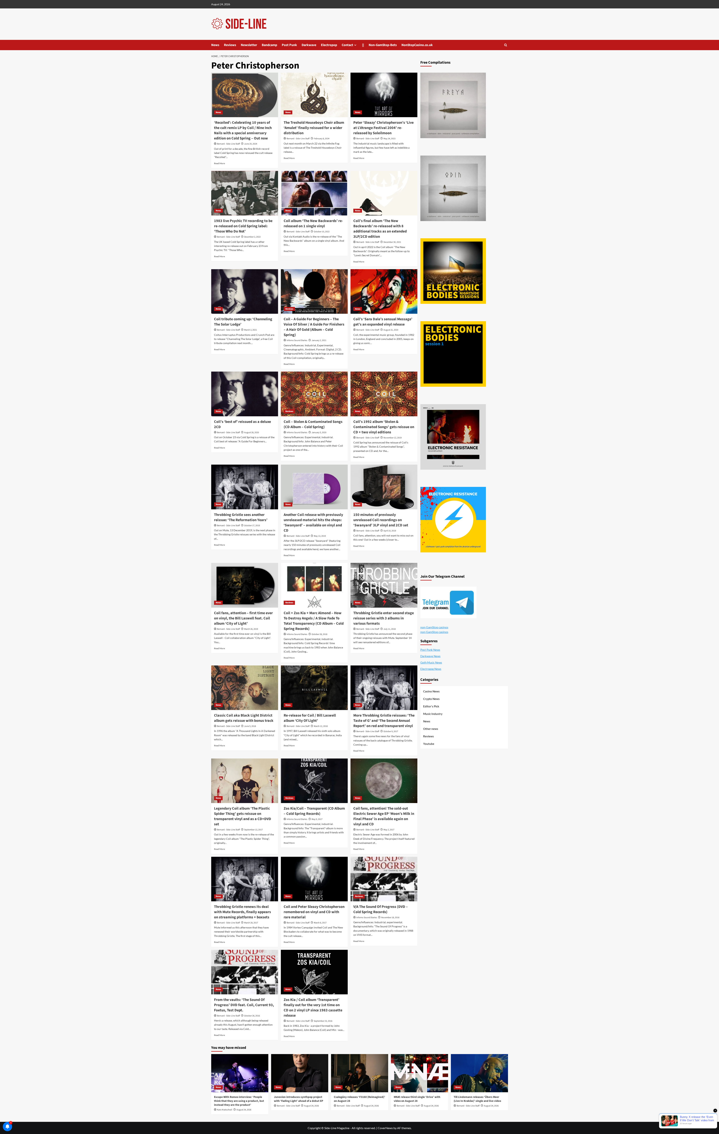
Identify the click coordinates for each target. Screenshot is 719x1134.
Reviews (230, 45)
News (215, 45)
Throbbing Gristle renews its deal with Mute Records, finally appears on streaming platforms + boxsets (242, 912)
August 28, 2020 (251, 432)
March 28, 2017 (251, 922)
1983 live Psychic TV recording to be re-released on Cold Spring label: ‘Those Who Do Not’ (243, 226)
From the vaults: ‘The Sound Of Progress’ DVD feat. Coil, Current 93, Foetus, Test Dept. (244, 1005)
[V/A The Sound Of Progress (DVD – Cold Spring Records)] (384, 879)
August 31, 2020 (390, 330)
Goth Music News (431, 662)
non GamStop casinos (434, 627)
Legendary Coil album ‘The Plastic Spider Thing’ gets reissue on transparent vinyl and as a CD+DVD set (242, 816)
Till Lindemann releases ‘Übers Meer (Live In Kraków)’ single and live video (477, 1099)
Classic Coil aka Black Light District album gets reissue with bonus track (243, 718)
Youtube (428, 743)
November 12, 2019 (392, 437)
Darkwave (309, 45)
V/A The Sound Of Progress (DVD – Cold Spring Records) (380, 909)
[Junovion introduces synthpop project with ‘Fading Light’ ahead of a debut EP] (299, 1073)
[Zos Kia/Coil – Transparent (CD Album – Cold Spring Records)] (314, 780)
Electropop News (430, 669)
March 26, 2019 (251, 629)
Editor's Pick (431, 706)
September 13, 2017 (253, 829)
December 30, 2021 (392, 242)
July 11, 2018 (389, 629)
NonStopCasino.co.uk (417, 45)
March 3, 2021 (250, 330)
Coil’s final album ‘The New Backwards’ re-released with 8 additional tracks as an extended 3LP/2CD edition (380, 228)
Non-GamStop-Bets (383, 45)
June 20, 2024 (250, 143)
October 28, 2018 (319, 634)
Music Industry (432, 713)
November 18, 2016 (390, 917)
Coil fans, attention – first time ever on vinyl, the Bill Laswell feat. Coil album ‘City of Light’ (243, 618)
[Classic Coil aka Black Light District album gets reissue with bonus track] (244, 687)
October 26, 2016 (252, 1015)
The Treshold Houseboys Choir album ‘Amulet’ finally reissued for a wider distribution (314, 128)
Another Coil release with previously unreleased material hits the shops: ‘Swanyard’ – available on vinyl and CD (313, 522)
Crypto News (431, 698)
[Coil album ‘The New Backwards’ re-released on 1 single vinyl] (314, 193)
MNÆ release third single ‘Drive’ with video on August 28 (417, 1099)
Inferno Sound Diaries (297, 340)
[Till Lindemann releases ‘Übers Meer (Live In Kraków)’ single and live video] (479, 1073)
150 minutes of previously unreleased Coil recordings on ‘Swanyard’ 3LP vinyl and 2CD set (380, 520)
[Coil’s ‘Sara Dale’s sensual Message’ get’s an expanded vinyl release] (384, 291)
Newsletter (249, 45)
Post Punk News (430, 649)
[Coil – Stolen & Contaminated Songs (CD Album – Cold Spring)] (314, 394)
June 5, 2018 (250, 726)
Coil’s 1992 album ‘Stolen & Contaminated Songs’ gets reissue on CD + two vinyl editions (383, 427)
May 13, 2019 (320, 536)
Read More (219, 163)
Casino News (431, 691)
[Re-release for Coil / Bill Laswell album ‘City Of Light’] (314, 687)
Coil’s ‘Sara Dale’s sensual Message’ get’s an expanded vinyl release (382, 322)
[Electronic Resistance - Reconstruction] (453, 437)
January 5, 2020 (319, 432)
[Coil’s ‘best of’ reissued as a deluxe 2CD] (244, 394)
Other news (430, 728)
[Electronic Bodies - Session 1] (453, 354)
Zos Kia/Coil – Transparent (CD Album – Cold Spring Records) (314, 811)
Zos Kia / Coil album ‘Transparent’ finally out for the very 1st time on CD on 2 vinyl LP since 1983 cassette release (313, 1007)
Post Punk (289, 45)
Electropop (329, 45)
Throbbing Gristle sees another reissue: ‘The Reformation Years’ (240, 517)
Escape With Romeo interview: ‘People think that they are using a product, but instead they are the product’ (239, 1101)
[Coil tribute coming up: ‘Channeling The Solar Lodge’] (244, 291)
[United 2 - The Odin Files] (453, 188)
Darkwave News (430, 656)
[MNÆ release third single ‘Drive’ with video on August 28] (419, 1073)
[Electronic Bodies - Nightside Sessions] (453, 271)
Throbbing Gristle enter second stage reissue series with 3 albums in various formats (383, 618)
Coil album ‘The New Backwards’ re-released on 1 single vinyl (313, 223)
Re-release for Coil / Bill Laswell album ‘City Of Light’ (310, 718)
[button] (505, 45)
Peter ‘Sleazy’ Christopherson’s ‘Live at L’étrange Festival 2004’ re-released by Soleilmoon (383, 128)
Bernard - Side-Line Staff (228, 143)
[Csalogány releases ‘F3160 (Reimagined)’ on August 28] (359, 1073)
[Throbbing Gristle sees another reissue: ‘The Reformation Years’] (244, 487)
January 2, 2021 (319, 340)
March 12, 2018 (321, 726)
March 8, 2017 (320, 922)
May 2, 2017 (388, 829)
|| (363, 45)
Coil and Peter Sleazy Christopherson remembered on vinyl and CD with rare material (314, 912)
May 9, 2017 (317, 819)
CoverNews (385, 1128)
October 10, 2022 (322, 231)
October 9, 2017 (390, 731)
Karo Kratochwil (224, 1109)
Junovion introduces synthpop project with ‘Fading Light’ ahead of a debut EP (298, 1099)
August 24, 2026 (243, 1109)
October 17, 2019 (252, 525)
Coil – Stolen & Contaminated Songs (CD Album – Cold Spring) (313, 424)
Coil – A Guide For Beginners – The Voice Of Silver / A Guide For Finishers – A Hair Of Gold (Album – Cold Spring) (314, 327)
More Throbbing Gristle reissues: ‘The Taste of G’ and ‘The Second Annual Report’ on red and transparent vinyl (384, 721)
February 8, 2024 (321, 138)
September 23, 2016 (323, 1021)
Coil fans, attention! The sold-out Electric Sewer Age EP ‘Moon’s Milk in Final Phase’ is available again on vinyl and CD (383, 816)
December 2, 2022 (252, 236)
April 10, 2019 (389, 530)
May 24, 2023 (389, 138)
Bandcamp (269, 45)
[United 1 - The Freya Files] (453, 105)
